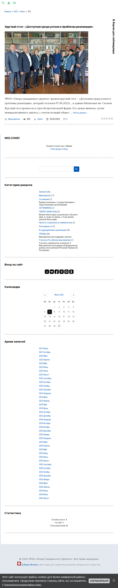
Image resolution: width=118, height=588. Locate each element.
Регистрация (56, 149)
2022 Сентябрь (45, 378)
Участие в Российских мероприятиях (55, 240)
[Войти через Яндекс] (61, 272)
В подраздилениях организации (52, 230)
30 (59, 326)
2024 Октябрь (45, 423)
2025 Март (43, 442)
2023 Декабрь (45, 416)
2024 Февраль (45, 419)
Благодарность (45, 226)
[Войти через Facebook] (57, 272)
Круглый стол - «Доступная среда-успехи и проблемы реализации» (49, 26)
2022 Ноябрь (44, 386)
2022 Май (43, 363)
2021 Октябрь (45, 352)
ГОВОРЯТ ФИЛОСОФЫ (48, 211)
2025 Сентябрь (45, 464)
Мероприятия (14, 119)
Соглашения (44, 199)
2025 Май (43, 449)
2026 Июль (43, 494)
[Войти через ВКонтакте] (52, 272)
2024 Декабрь (45, 431)
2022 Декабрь (45, 389)
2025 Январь (44, 434)
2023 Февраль (45, 393)
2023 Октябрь (45, 412)
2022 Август (44, 374)
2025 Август (44, 461)
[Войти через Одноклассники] (71, 272)
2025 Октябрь (45, 468)
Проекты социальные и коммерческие (55, 222)
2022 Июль (43, 371)
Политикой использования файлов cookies (22, 585)
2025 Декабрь (45, 476)
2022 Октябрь (45, 382)
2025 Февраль (45, 438)
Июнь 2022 (59, 295)
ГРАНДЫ (42, 234)
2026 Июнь (43, 491)
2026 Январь (44, 479)
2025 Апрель (44, 446)
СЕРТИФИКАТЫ (45, 208)
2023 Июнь (43, 408)
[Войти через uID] (47, 272)
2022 (16, 11)
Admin (40, 119)
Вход (65, 149)
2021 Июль (43, 348)
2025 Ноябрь (44, 472)
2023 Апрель (44, 401)
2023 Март (43, 397)
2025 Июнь (43, 453)
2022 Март (43, 356)
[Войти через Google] (66, 272)
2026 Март (43, 483)
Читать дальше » (80, 113)
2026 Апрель (44, 487)
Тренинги (43, 192)
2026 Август (44, 498)
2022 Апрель (44, 360)
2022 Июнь (43, 367)
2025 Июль (43, 457)
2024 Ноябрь (44, 427)
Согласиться (99, 581)
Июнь (22, 11)
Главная (7, 11)
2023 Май (43, 404)
